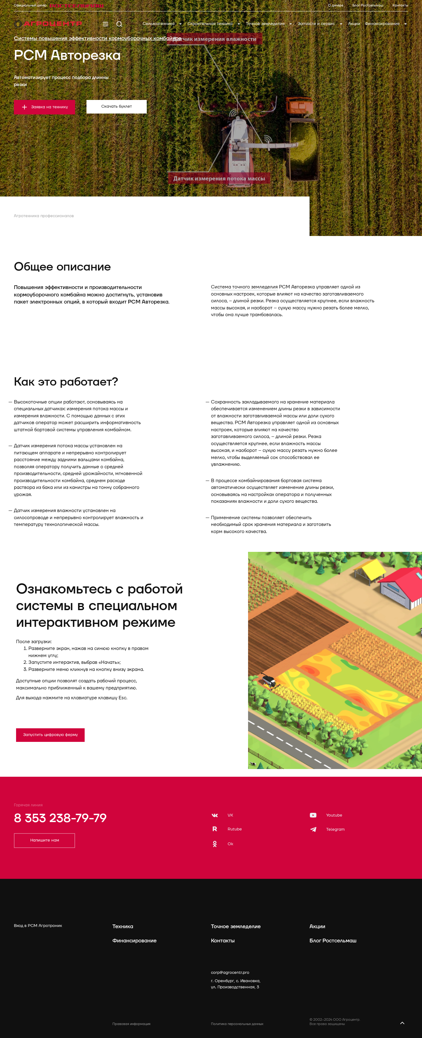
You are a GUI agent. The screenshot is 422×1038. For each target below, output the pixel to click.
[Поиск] (119, 24)
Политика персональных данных (237, 1024)
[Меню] (105, 24)
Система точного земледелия (244, 287)
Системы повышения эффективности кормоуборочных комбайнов (97, 38)
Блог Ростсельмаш (333, 940)
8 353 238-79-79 (60, 818)
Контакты (223, 940)
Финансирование (383, 24)
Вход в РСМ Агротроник (38, 925)
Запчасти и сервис (317, 24)
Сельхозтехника (159, 24)
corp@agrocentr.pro (230, 972)
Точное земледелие (266, 24)
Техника (122, 926)
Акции (354, 24)
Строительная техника (211, 24)
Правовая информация (131, 1024)
